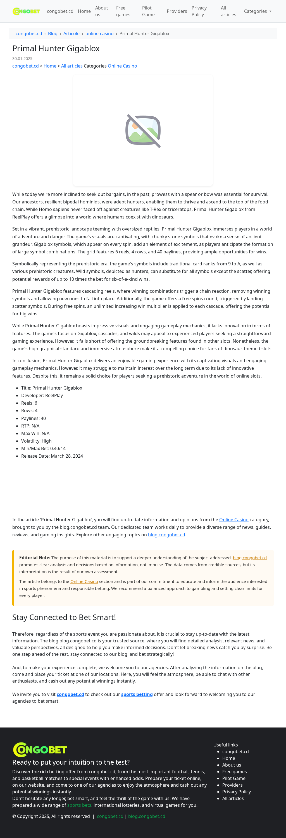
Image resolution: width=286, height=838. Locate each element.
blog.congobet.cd (166, 535)
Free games (123, 11)
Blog (53, 33)
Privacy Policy (199, 11)
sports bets (79, 805)
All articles (228, 11)
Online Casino (122, 66)
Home (84, 11)
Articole (71, 33)
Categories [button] (256, 11)
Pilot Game (148, 11)
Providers (177, 11)
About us (101, 11)
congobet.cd (60, 11)
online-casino (99, 33)
